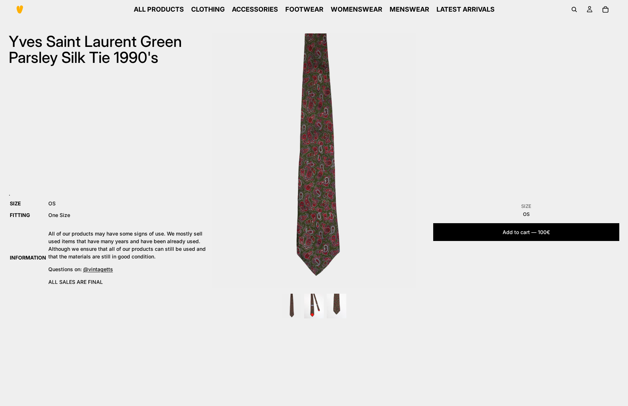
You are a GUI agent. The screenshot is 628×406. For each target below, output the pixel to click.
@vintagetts (98, 269)
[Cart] (605, 9)
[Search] (574, 9)
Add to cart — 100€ (526, 232)
